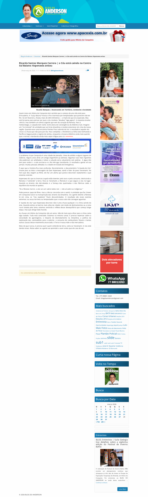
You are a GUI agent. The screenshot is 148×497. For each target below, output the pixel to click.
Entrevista (101, 321)
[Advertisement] (74, 48)
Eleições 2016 (112, 319)
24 (106, 417)
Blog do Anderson (26, 56)
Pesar (98, 334)
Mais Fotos (101, 328)
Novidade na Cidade (109, 331)
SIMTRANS (104, 338)
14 (124, 412)
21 (124, 414)
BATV (108, 313)
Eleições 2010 (120, 316)
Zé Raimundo (113, 348)
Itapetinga (110, 325)
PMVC (119, 334)
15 (97, 414)
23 (101, 417)
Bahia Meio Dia (121, 311)
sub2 (105, 343)
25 (110, 417)
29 (97, 419)
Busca (121, 26)
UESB (104, 346)
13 (120, 412)
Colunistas (27, 26)
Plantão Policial (109, 333)
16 (101, 414)
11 (110, 412)
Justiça (120, 325)
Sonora (117, 338)
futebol (113, 322)
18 (110, 414)
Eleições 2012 (102, 319)
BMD (113, 313)
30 (101, 419)
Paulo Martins (120, 331)
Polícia (123, 334)
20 (120, 414)
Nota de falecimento (115, 328)
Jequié (116, 325)
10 (106, 412)
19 (115, 414)
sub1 (100, 342)
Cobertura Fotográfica (69, 26)
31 (106, 419)
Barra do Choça (100, 313)
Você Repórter (52, 26)
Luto (125, 325)
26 (115, 417)
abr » (103, 422)
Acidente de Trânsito (102, 311)
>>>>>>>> (69, 136)
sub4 (112, 343)
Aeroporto (112, 311)
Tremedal (117, 343)
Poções (98, 338)
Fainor (109, 322)
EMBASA (118, 319)
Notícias (39, 26)
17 (106, 414)
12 (115, 412)
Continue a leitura (101, 482)
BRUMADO (118, 313)
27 (120, 417)
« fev (98, 422)
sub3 (109, 343)
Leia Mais (122, 489)
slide (110, 337)
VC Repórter (111, 346)
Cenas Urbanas (109, 316)
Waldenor (105, 348)
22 (97, 417)
